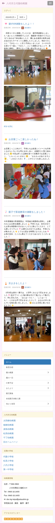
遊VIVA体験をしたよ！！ (21, 23)
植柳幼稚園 (8, 424)
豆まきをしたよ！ (18, 283)
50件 (22, 17)
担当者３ (27, 27)
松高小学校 (8, 460)
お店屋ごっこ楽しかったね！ (23, 139)
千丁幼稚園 (8, 437)
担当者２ (27, 216)
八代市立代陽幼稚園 (17, 3)
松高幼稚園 (8, 433)
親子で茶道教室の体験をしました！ (27, 211)
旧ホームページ (10, 441)
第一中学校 (8, 469)
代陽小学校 (8, 456)
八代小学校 (8, 465)
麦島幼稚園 (8, 429)
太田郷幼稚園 (9, 420)
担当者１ (27, 143)
